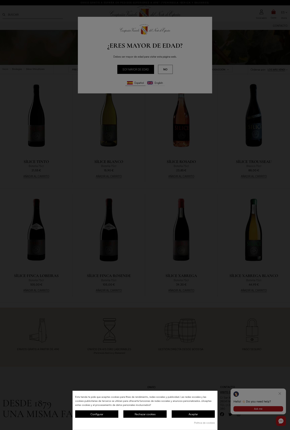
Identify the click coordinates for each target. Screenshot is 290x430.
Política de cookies (204, 422)
